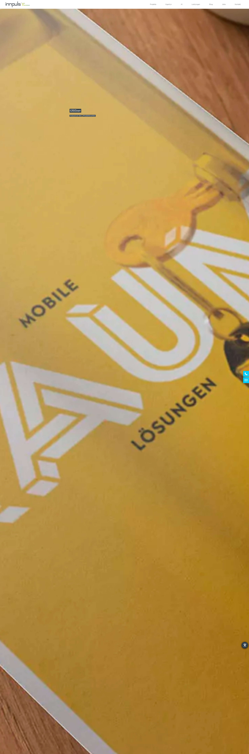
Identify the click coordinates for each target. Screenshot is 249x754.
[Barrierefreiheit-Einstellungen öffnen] (245, 645)
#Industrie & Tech (76, 116)
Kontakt (238, 4)
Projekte (153, 4)
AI (181, 4)
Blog (211, 4)
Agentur (168, 4)
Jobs (224, 4)
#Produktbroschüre (89, 116)
